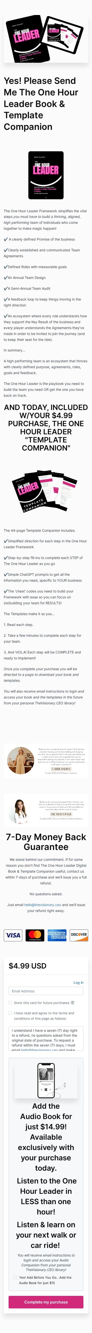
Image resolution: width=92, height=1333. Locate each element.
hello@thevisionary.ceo (42, 905)
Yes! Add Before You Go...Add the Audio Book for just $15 (45, 1280)
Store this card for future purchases (44, 1003)
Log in (78, 982)
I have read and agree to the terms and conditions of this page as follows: (44, 1015)
